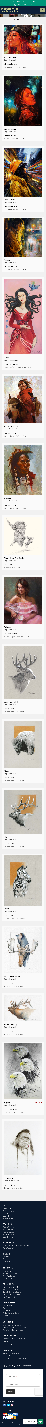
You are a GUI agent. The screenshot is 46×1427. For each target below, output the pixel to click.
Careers (6, 1256)
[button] (42, 10)
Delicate (7, 627)
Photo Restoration (9, 1248)
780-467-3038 (15, 2)
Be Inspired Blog (8, 1305)
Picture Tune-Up (8, 1232)
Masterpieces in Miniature (12, 1287)
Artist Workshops (9, 1276)
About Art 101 (8, 1271)
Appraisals (7, 1213)
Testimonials (7, 1310)
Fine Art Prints (8, 1218)
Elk (5, 837)
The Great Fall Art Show (11, 1294)
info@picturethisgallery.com (17, 1358)
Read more (23, 50)
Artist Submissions (10, 1259)
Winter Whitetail (11, 702)
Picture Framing (8, 1227)
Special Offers (8, 1229)
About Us (6, 1308)
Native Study (9, 1178)
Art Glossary (7, 1278)
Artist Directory (8, 1211)
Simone (7, 357)
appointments (7, 1345)
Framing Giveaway (9, 1234)
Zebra (6, 908)
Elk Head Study (10, 1024)
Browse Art (7, 1209)
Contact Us (27, 5)
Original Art (7, 1216)
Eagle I (7, 1102)
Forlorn (7, 260)
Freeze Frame (9, 199)
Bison (6, 771)
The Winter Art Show (10, 1297)
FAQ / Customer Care (11, 1313)
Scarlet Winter (10, 57)
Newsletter (7, 1315)
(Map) (24, 1328)
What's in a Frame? (10, 1273)
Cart (18, 5)
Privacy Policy (8, 1261)
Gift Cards (7, 1254)
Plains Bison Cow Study (14, 558)
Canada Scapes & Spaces (12, 1292)
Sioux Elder (9, 498)
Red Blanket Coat (11, 426)
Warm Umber (10, 129)
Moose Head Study (12, 976)
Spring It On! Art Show (11, 1289)
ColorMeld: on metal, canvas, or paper (16, 1245)
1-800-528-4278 (30, 2)
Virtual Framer (8, 1237)
